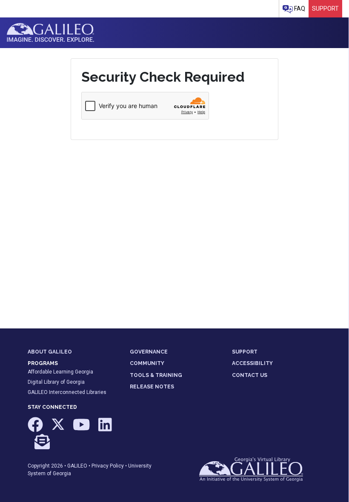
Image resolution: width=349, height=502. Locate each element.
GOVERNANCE (149, 352)
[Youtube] (82, 429)
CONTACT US (249, 375)
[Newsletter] (42, 445)
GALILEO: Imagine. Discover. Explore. (50, 33)
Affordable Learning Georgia (60, 372)
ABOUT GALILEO (50, 352)
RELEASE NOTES (152, 387)
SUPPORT (244, 352)
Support (325, 8)
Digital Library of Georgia (56, 382)
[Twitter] (58, 429)
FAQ (299, 8)
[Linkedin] (105, 429)
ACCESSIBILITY (252, 363)
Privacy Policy (108, 466)
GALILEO (77, 466)
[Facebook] (36, 429)
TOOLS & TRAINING (156, 375)
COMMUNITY (147, 363)
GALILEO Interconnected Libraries (67, 392)
